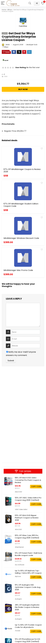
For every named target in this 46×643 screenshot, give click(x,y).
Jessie (7, 45)
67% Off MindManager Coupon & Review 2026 (22, 170)
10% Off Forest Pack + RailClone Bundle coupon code (28, 554)
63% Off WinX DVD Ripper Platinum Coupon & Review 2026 (26, 517)
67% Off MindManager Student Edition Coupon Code (21, 204)
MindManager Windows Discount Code (21, 238)
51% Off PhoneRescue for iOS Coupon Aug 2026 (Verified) (27, 640)
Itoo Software (19, 565)
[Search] (30, 3)
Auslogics (18, 599)
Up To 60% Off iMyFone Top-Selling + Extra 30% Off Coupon (28, 571)
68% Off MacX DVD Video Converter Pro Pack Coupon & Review (28, 480)
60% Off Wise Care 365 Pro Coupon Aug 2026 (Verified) (27, 536)
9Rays (9, 10)
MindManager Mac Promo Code (18, 270)
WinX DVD (18, 529)
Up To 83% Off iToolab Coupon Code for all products (28, 626)
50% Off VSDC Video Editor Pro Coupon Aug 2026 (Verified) (28, 498)
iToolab (17, 631)
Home (4, 10)
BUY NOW (23, 89)
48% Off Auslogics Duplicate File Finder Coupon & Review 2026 (27, 607)
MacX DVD (18, 492)
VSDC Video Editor (21, 509)
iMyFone (18, 576)
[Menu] (3, 3)
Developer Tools (31, 45)
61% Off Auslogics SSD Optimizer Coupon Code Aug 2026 (27, 587)
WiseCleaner (19, 547)
